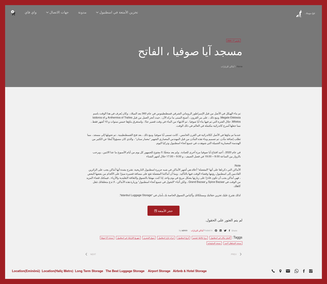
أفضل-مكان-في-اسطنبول (220, 237)
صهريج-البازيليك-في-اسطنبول (128, 237)
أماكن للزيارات (197, 230)
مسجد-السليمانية (214, 243)
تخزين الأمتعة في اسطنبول (118, 12)
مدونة (82, 12)
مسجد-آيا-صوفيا (107, 237)
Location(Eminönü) (26, 271)
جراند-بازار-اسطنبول (166, 237)
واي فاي (31, 12)
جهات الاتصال (59, 12)
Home (239, 66)
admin (185, 230)
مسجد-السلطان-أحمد (232, 243)
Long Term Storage (89, 271)
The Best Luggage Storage (125, 271)
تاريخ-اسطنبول (183, 237)
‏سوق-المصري (148, 237)
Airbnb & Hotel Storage (190, 271)
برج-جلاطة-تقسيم (200, 237)
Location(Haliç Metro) (57, 271)
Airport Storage (159, 271)
